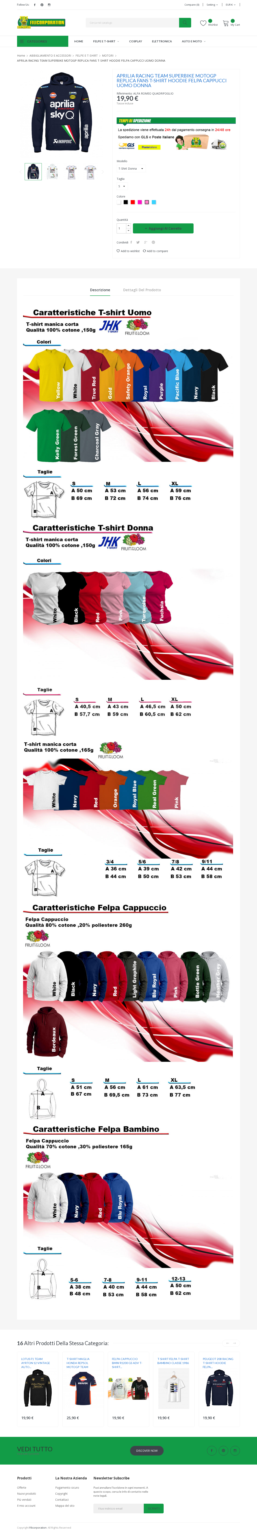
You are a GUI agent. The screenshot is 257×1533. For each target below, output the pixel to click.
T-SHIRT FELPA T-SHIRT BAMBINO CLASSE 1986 (173, 1361)
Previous (21, 172)
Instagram (49, 4)
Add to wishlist (130, 251)
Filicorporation (38, 1527)
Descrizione (100, 289)
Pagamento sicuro (67, 1487)
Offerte (21, 1487)
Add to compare (157, 251)
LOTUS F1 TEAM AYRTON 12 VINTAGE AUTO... (35, 1363)
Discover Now (147, 1451)
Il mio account (26, 1506)
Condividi (131, 242)
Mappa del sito (64, 1506)
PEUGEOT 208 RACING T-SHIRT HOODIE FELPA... (218, 1363)
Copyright (61, 1493)
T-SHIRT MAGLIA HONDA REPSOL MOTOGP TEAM (78, 1363)
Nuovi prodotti (26, 1493)
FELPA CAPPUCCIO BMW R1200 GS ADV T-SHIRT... (127, 1363)
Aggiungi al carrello (165, 228)
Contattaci (62, 1499)
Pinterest (42, 4)
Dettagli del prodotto (142, 289)
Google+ (146, 242)
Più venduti (24, 1499)
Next (103, 172)
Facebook (34, 4)
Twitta (138, 242)
